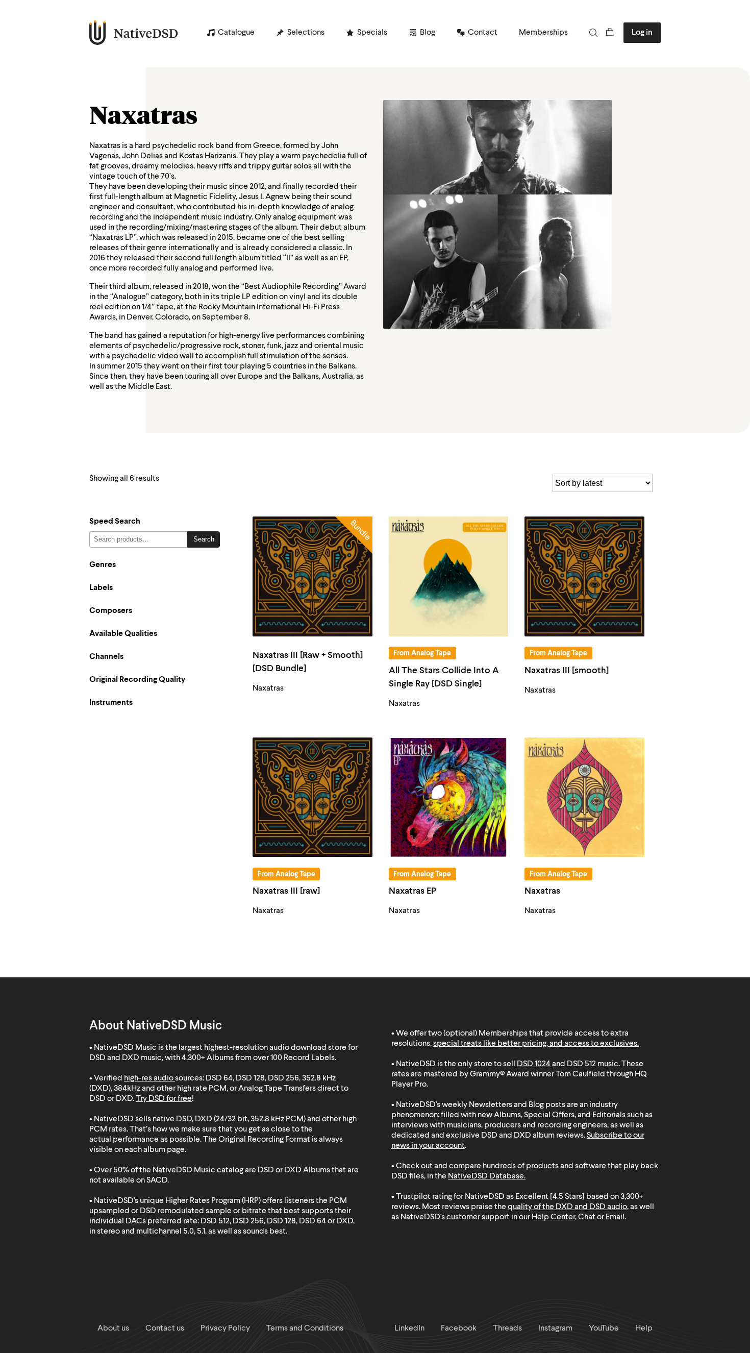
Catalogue (236, 33)
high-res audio (148, 1078)
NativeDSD (134, 32)
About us (113, 1328)
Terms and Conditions (304, 1328)
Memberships (543, 33)
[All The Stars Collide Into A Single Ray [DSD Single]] (449, 576)
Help (644, 1328)
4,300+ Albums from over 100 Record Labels (258, 1058)
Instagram (555, 1328)
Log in (642, 33)
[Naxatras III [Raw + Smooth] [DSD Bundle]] (312, 576)
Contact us (164, 1328)
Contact (482, 33)
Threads (507, 1328)
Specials (372, 33)
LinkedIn (409, 1328)
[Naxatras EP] (449, 797)
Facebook (459, 1328)
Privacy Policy (225, 1328)
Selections (305, 33)
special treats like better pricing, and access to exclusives (535, 1044)
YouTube (604, 1328)
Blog (427, 33)
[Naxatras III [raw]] (312, 797)
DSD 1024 (534, 1064)
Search (203, 539)
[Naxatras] (584, 797)
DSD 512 (581, 1064)
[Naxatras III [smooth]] (584, 576)
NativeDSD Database (486, 1176)
